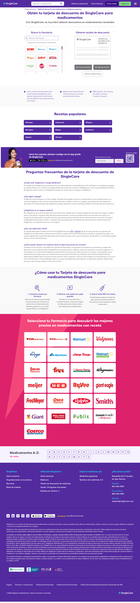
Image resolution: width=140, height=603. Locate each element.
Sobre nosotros (12, 476)
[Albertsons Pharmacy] (58, 355)
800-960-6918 (118, 494)
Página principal (30, 9)
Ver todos (14, 456)
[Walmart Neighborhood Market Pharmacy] (105, 355)
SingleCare (15, 593)
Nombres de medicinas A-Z (91, 480)
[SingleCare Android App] (42, 160)
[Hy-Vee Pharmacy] (82, 385)
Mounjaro (29, 130)
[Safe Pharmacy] (16, 570)
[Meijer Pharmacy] (35, 385)
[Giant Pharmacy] (35, 416)
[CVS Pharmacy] (35, 339)
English (9, 585)
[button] (30, 49)
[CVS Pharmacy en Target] (58, 339)
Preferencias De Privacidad (67, 585)
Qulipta (28, 137)
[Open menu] (135, 4)
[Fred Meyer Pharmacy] (35, 401)
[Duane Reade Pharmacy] (105, 416)
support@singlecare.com (123, 501)
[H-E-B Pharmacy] (58, 385)
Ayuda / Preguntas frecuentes (53, 487)
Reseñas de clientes (48, 491)
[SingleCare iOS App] (33, 160)
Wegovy (89, 122)
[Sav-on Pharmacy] (35, 370)
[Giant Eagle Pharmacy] (105, 385)
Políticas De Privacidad (44, 585)
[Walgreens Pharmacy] (105, 339)
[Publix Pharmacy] (82, 416)
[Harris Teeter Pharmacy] (82, 370)
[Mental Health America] (46, 569)
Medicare (44, 480)
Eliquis (58, 130)
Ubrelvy (58, 137)
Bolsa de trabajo (13, 487)
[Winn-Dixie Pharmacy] (58, 416)
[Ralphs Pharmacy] (82, 401)
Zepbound (59, 122)
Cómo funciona (97, 4)
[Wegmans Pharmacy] (105, 370)
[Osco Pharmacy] (58, 401)
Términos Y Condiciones (24, 585)
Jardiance (90, 130)
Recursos (10, 483)
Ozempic (29, 122)
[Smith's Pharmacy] (105, 401)
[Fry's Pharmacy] (58, 370)
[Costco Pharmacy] (35, 432)
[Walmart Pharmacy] (82, 339)
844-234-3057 (118, 486)
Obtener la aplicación (79, 4)
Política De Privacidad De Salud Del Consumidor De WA (101, 585)
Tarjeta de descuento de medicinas (55, 483)
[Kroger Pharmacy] (35, 355)
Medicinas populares (88, 476)
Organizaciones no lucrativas (19, 480)
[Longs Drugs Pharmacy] (82, 355)
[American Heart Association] (59, 569)
